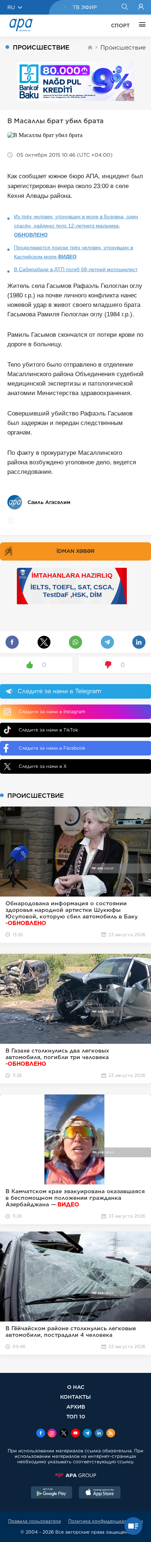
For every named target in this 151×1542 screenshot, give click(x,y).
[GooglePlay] (52, 1493)
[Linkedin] (99, 1434)
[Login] (141, 7)
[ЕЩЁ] (140, 25)
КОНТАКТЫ (75, 1397)
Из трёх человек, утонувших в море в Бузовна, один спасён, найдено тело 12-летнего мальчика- (76, 226)
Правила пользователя (34, 1521)
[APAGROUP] (75, 1475)
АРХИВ (75, 1407)
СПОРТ (120, 25)
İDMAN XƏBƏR (75, 551)
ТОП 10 (75, 1416)
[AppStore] (100, 1493)
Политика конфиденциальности (105, 1521)
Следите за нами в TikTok (48, 730)
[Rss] (110, 1434)
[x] (63, 1434)
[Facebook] (40, 1434)
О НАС (75, 1387)
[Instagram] (52, 1434)
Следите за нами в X (43, 766)
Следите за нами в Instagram (52, 711)
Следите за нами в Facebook (52, 748)
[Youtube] (75, 1434)
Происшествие (123, 47)
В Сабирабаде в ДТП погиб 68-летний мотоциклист (75, 269)
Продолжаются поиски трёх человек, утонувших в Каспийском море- (73, 252)
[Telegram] (87, 1434)
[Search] (124, 7)
